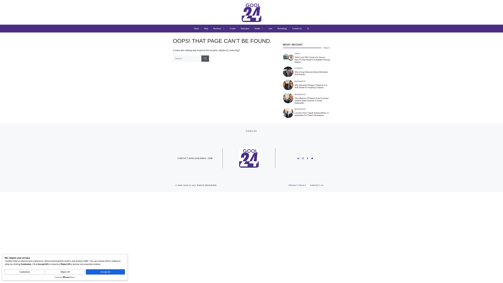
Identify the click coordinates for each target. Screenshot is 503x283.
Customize (24, 272)
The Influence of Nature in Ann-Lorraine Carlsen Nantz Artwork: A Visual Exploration (312, 100)
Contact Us (297, 28)
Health (257, 28)
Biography (300, 81)
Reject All (65, 272)
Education (245, 28)
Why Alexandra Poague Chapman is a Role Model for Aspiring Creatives (311, 86)
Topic (297, 54)
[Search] (205, 58)
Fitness (299, 68)
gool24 (187, 185)
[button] (308, 28)
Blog (206, 28)
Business (217, 28)
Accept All (105, 272)
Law (270, 28)
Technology (282, 28)
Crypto (233, 28)
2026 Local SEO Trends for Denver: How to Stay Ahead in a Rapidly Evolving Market (312, 59)
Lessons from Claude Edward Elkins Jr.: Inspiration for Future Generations (312, 114)
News (196, 28)
